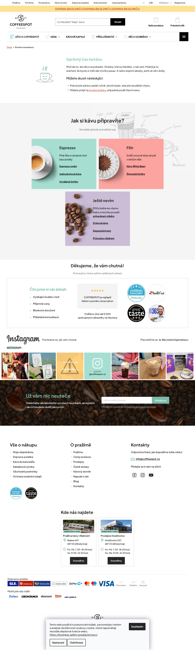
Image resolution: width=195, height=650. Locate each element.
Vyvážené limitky (68, 181)
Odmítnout (76, 642)
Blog (76, 481)
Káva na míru (61, 3)
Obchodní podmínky (25, 471)
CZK (151, 3)
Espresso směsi (68, 166)
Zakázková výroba (23, 466)
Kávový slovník (82, 471)
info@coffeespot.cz (148, 458)
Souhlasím (137, 626)
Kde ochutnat (100, 3)
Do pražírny (78, 560)
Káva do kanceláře (24, 461)
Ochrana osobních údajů (27, 476)
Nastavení (58, 642)
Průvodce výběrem (103, 238)
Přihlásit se (160, 400)
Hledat (117, 21)
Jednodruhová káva (70, 173)
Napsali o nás (81, 476)
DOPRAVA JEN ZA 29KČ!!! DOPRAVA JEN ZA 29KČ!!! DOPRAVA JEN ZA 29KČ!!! (97, 8)
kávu (98, 59)
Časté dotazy (81, 466)
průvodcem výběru (103, 216)
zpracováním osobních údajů (141, 406)
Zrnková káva (100, 223)
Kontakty (78, 486)
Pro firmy (29, 3)
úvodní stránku (97, 90)
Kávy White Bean (136, 166)
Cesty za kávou (119, 3)
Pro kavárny (44, 3)
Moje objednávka (23, 452)
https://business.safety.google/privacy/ (74, 634)
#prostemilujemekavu (175, 339)
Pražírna (16, 3)
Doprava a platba (80, 3)
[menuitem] (24, 36)
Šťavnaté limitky (136, 173)
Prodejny (78, 461)
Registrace (179, 3)
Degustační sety (102, 230)
